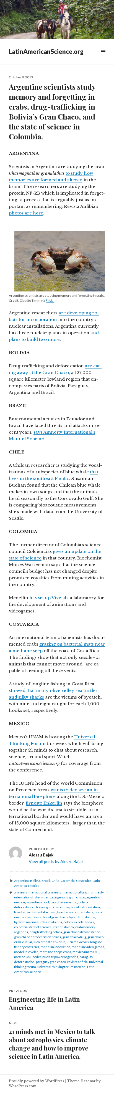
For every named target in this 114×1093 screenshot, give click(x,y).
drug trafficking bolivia (46, 932)
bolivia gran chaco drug (52, 907)
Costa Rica (83, 881)
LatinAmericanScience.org (46, 51)
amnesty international (30, 892)
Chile (55, 881)
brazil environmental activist (35, 912)
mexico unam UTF (85, 952)
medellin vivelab (26, 952)
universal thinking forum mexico (61, 967)
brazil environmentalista (75, 912)
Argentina (21, 881)
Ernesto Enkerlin (44, 803)
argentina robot (38, 902)
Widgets (103, 57)
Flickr (50, 300)
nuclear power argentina (60, 957)
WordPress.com (22, 1086)
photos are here (26, 213)
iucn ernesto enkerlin (49, 942)
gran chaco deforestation (81, 932)
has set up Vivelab (48, 597)
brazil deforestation (85, 907)
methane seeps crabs (55, 952)
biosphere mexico (64, 902)
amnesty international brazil (68, 892)
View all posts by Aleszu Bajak (56, 861)
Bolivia (35, 881)
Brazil (46, 881)
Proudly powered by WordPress (36, 1081)
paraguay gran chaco (51, 962)
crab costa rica (63, 927)
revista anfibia (77, 962)
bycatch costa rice (82, 917)
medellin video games (88, 947)
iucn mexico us (78, 942)
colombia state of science (32, 927)
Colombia (68, 881)
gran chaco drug (74, 937)
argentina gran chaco (69, 897)
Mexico (33, 886)
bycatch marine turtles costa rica (38, 922)
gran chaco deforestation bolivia (37, 937)
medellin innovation (55, 947)
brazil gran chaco (55, 917)
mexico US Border (27, 957)
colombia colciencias (78, 922)
